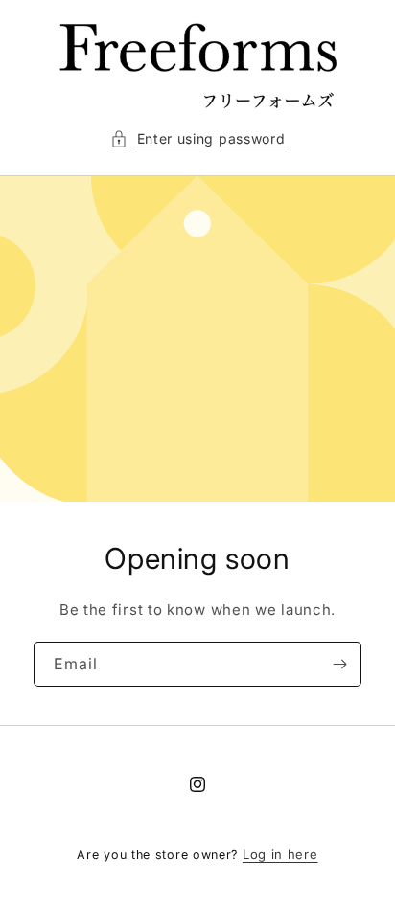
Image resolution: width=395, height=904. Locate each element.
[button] (198, 138)
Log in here (280, 854)
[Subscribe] (339, 664)
